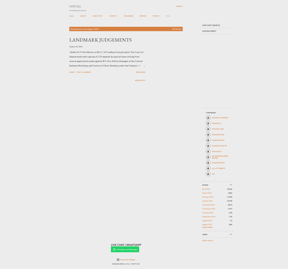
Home (71, 16)
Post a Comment (83, 72)
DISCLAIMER (128, 16)
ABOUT (83, 16)
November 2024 (208, 209)
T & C (168, 16)
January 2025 (207, 201)
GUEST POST (98, 16)
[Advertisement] (217, 69)
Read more (140, 72)
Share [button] (71, 72)
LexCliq (75, 6)
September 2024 (208, 216)
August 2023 (207, 220)
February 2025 (208, 197)
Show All (177, 29)
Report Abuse (207, 240)
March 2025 (207, 193)
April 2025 (206, 189)
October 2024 (207, 213)
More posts (140, 80)
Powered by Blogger (127, 260)
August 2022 (207, 224)
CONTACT (113, 16)
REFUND (143, 16)
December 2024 (208, 205)
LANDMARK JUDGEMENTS (100, 40)
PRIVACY (156, 16)
